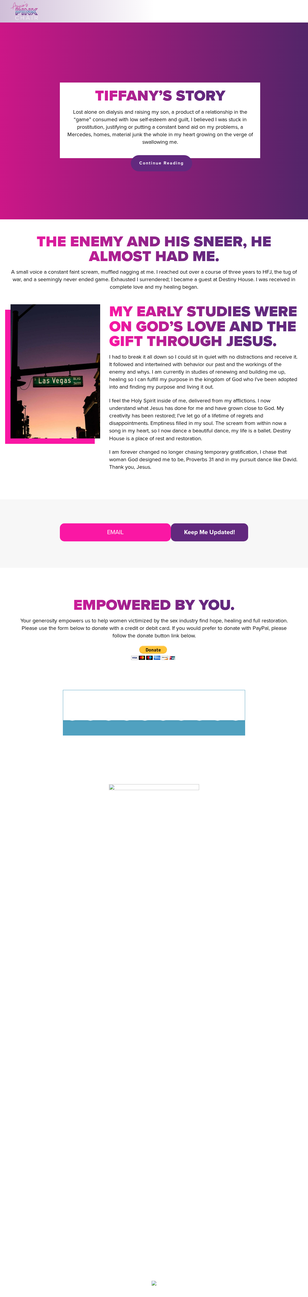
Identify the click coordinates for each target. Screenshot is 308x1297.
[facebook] (140, 1269)
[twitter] (163, 1269)
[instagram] (152, 1269)
